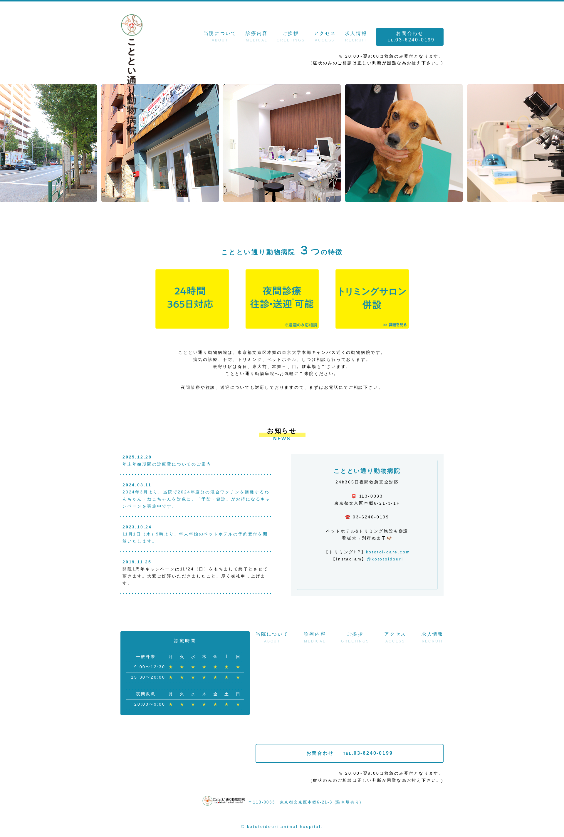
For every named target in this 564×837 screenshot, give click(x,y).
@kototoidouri (385, 559)
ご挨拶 (291, 36)
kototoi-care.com (388, 552)
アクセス (325, 36)
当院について (220, 36)
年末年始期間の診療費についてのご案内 (166, 464)
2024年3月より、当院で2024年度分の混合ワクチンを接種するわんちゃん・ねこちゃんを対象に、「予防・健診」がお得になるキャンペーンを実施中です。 (196, 499)
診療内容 (257, 36)
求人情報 (356, 36)
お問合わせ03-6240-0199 (410, 36)
